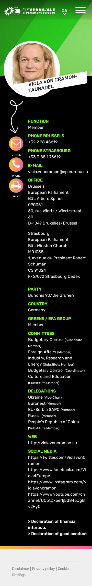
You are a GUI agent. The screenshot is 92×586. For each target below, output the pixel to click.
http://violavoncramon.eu (52, 442)
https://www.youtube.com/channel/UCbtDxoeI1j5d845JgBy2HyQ (56, 500)
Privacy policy (43, 569)
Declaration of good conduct (59, 533)
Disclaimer (20, 569)
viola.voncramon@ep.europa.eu (58, 171)
